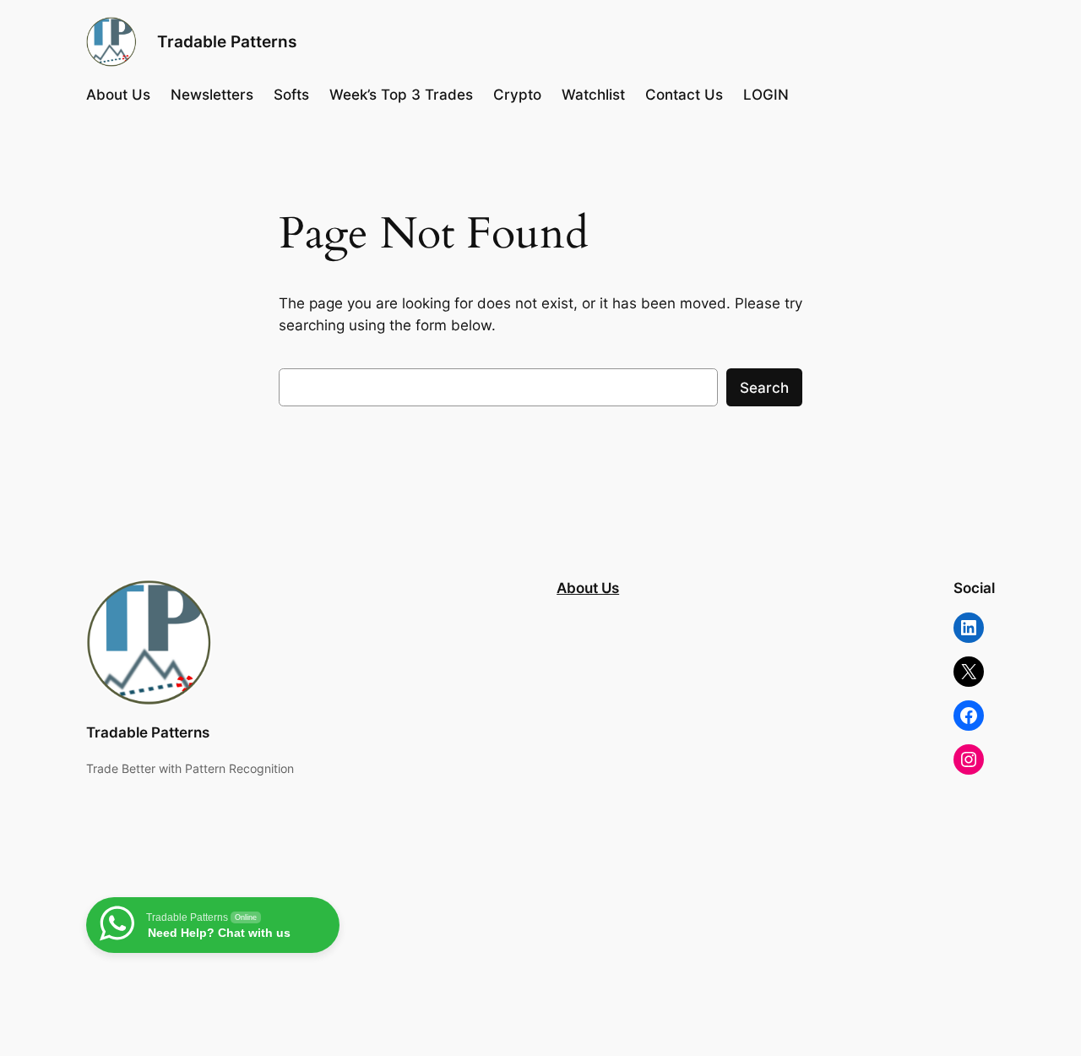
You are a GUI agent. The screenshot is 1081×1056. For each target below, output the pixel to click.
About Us (588, 588)
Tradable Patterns (226, 41)
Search (764, 387)
